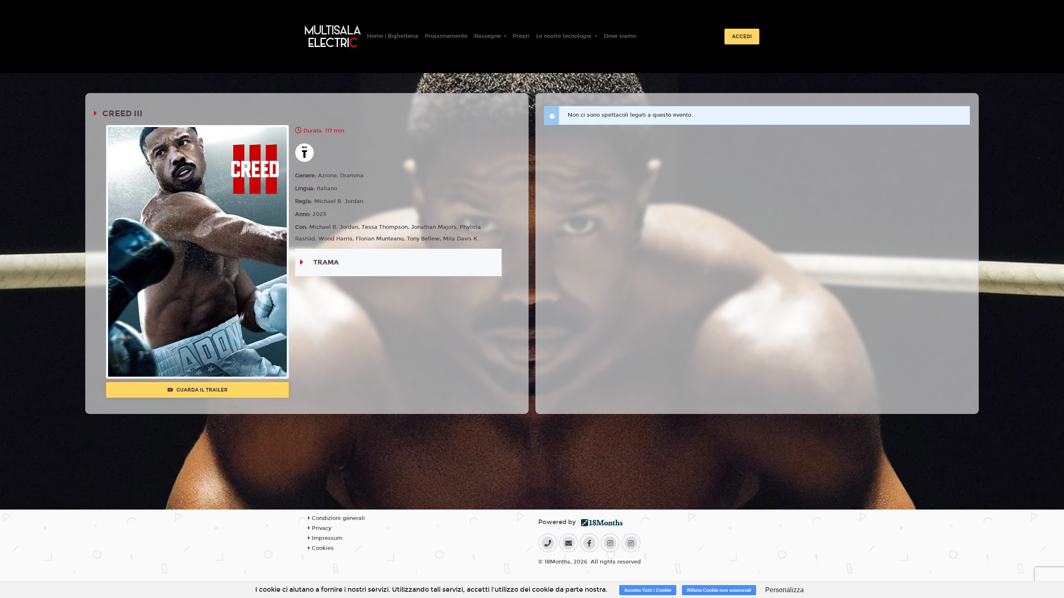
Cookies (322, 548)
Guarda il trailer (201, 390)
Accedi (742, 36)
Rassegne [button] (488, 36)
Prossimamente (446, 36)
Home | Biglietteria (392, 36)
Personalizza (784, 589)
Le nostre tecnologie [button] (564, 36)
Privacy (320, 528)
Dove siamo (620, 36)
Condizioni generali (337, 518)
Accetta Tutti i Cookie (647, 590)
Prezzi (521, 36)
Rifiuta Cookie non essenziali (719, 590)
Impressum (326, 538)
